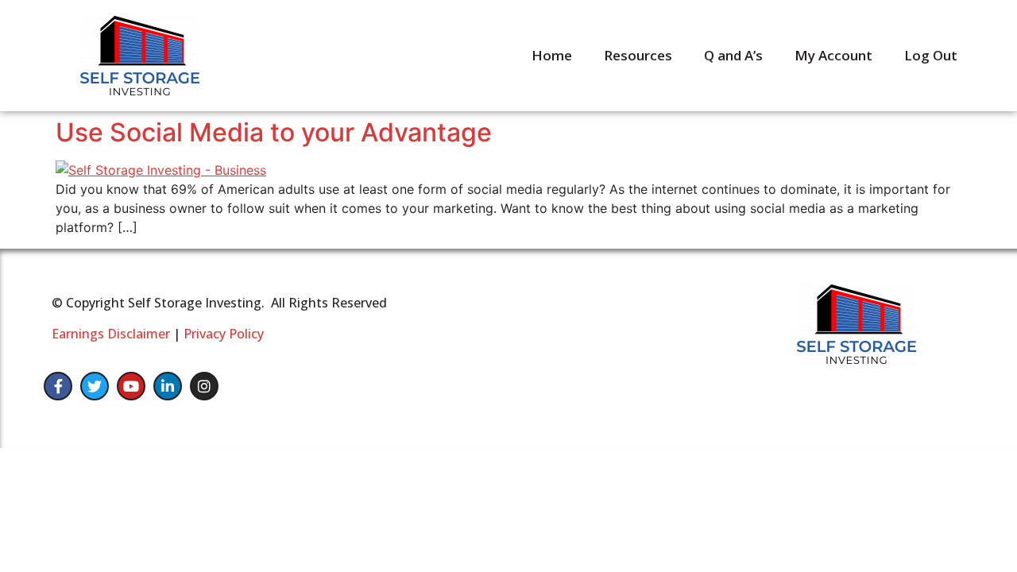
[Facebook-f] (58, 386)
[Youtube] (131, 386)
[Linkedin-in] (167, 386)
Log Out (930, 55)
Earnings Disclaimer (111, 333)
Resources (638, 55)
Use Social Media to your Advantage (274, 132)
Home (552, 55)
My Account (833, 55)
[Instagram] (204, 386)
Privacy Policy (224, 333)
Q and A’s (733, 55)
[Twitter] (94, 386)
